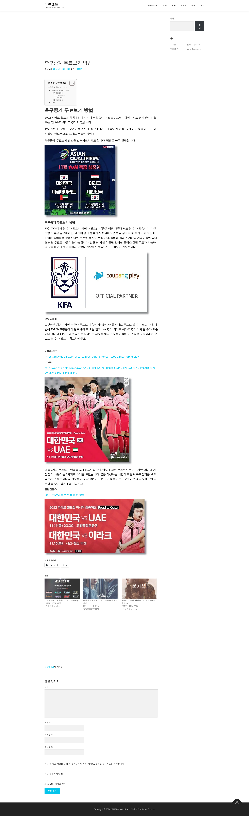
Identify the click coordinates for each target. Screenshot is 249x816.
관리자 (80, 69)
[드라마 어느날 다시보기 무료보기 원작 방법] (101, 589)
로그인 (173, 44)
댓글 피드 (174, 49)
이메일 (49, 735)
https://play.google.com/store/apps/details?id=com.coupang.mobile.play (92, 356)
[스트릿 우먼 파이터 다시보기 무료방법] (62, 589)
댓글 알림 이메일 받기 (55, 773)
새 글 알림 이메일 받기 (55, 783)
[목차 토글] (70, 83)
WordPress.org (194, 49)
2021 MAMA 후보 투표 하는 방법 (65, 495)
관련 (53, 102)
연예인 (184, 5)
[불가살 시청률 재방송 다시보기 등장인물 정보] (139, 589)
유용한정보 (153, 5)
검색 (172, 18)
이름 (48, 722)
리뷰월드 (51, 4)
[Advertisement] (101, 38)
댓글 (48, 687)
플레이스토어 (62, 95)
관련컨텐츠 (59, 100)
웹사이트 (49, 747)
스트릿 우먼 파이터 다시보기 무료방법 (62, 600)
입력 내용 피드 (193, 44)
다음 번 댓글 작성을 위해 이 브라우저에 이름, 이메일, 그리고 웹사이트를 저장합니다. (85, 763)
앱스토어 (60, 97)
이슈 (165, 5)
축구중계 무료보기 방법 (58, 87)
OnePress (125, 809)
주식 (194, 5)
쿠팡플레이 (59, 93)
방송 (174, 5)
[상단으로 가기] (237, 802)
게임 (202, 5)
